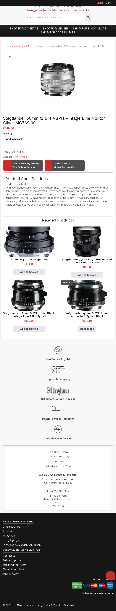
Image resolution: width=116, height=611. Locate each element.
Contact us (9, 555)
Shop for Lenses (56, 28)
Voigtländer (17, 46)
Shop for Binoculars (89, 28)
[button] (10, 57)
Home (6, 46)
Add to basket (14, 139)
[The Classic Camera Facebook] (111, 597)
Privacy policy (11, 574)
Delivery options (12, 560)
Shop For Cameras (24, 28)
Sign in (100, 2)
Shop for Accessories (58, 32)
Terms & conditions (13, 569)
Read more (87, 328)
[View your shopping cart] (112, 2)
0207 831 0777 (12, 540)
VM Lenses (31, 46)
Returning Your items (14, 564)
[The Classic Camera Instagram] (112, 597)
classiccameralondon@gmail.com (23, 545)
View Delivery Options (23, 167)
